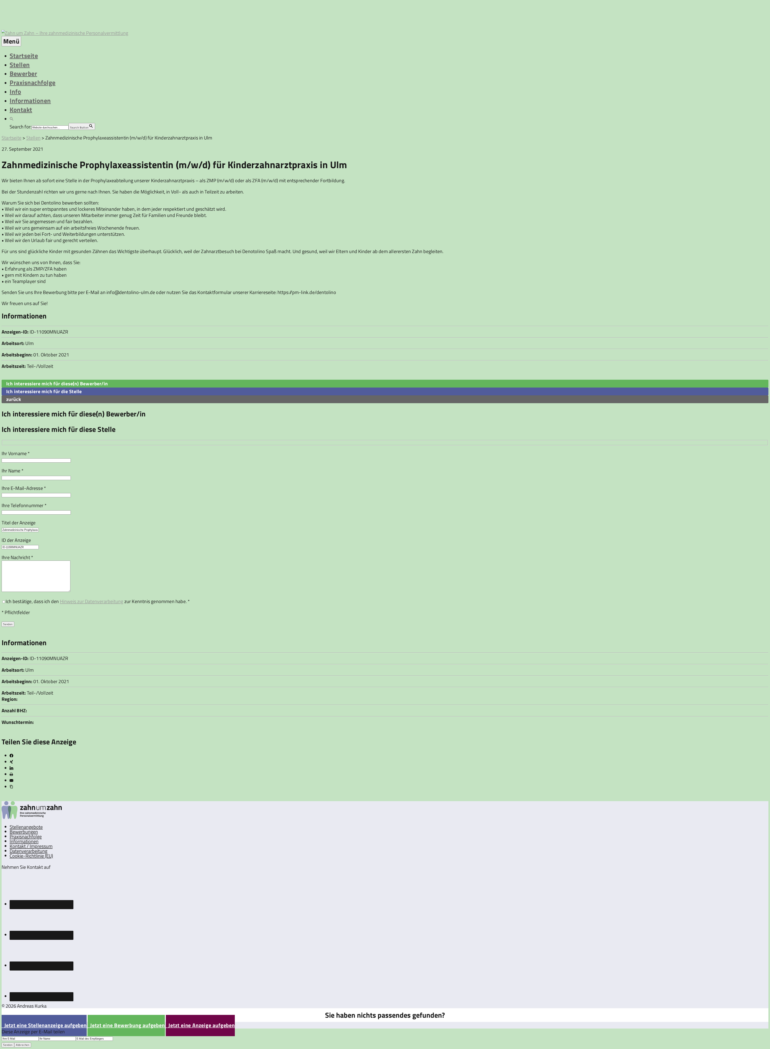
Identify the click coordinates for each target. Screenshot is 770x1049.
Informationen (30, 100)
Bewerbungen (24, 831)
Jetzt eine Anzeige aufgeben (200, 1025)
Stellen (20, 64)
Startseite (24, 55)
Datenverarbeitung (28, 851)
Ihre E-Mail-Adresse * (24, 488)
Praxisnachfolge (33, 82)
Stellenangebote (26, 826)
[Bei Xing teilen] (11, 761)
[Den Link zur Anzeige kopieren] (11, 786)
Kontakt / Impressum (31, 846)
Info (15, 91)
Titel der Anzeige (18, 522)
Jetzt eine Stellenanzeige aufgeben (44, 1025)
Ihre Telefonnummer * (24, 505)
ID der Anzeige (16, 540)
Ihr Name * (12, 470)
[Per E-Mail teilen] (11, 780)
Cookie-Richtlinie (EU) (31, 855)
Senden (8, 1045)
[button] (12, 118)
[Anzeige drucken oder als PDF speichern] (11, 774)
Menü (11, 41)
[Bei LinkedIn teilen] (11, 768)
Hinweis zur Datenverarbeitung (91, 601)
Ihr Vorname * (16, 453)
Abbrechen (22, 1045)
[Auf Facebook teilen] (11, 755)
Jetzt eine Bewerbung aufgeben (126, 1025)
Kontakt (21, 109)
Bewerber (23, 73)
